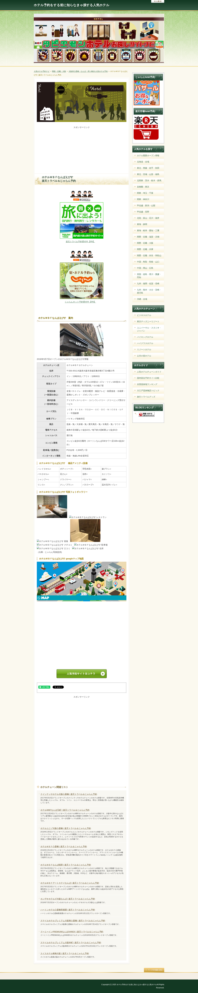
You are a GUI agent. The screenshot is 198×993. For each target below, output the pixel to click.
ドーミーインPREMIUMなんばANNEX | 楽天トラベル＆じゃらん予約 (71, 932)
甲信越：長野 (143, 212)
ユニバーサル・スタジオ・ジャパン (149, 329)
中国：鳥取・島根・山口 (148, 262)
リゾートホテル (144, 349)
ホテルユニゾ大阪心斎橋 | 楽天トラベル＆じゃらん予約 (65, 828)
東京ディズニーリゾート (148, 321)
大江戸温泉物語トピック (148, 390)
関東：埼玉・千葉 (145, 193)
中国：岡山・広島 (145, 268)
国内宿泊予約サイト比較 (148, 378)
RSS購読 (157, 1)
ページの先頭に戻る (154, 970)
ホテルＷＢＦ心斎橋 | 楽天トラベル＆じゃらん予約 (63, 846)
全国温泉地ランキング (147, 384)
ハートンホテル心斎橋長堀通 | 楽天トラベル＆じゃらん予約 (67, 910)
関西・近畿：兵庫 (145, 249)
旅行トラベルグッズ (146, 397)
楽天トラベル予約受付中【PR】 (80, 241)
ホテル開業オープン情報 (148, 155)
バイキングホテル (145, 337)
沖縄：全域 (142, 299)
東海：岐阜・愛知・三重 (148, 230)
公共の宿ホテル (144, 356)
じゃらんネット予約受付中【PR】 (80, 302)
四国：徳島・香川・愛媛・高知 (149, 275)
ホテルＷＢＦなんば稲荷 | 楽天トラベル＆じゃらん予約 (65, 865)
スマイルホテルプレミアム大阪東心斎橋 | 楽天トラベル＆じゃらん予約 (72, 920)
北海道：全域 (143, 162)
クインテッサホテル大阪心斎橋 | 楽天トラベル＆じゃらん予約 (68, 794)
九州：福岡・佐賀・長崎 (148, 283)
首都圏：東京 (143, 187)
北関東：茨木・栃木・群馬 (149, 180)
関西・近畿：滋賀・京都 (148, 237)
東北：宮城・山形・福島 (148, 174)
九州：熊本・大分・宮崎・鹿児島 (149, 291)
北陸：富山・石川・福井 (148, 218)
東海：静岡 (142, 224)
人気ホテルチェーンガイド (149, 372)
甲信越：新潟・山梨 (146, 205)
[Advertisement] (81, 149)
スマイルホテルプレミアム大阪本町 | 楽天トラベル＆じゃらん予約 (70, 942)
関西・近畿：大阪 (145, 243)
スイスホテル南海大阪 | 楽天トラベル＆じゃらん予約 (64, 953)
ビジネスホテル (144, 315)
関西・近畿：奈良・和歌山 (149, 255)
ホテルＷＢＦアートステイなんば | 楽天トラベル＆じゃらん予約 (69, 883)
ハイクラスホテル (145, 343)
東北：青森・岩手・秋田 (148, 168)
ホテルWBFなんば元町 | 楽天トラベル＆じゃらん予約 (64, 810)
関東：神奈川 (143, 199)
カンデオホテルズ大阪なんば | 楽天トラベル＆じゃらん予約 (67, 899)
